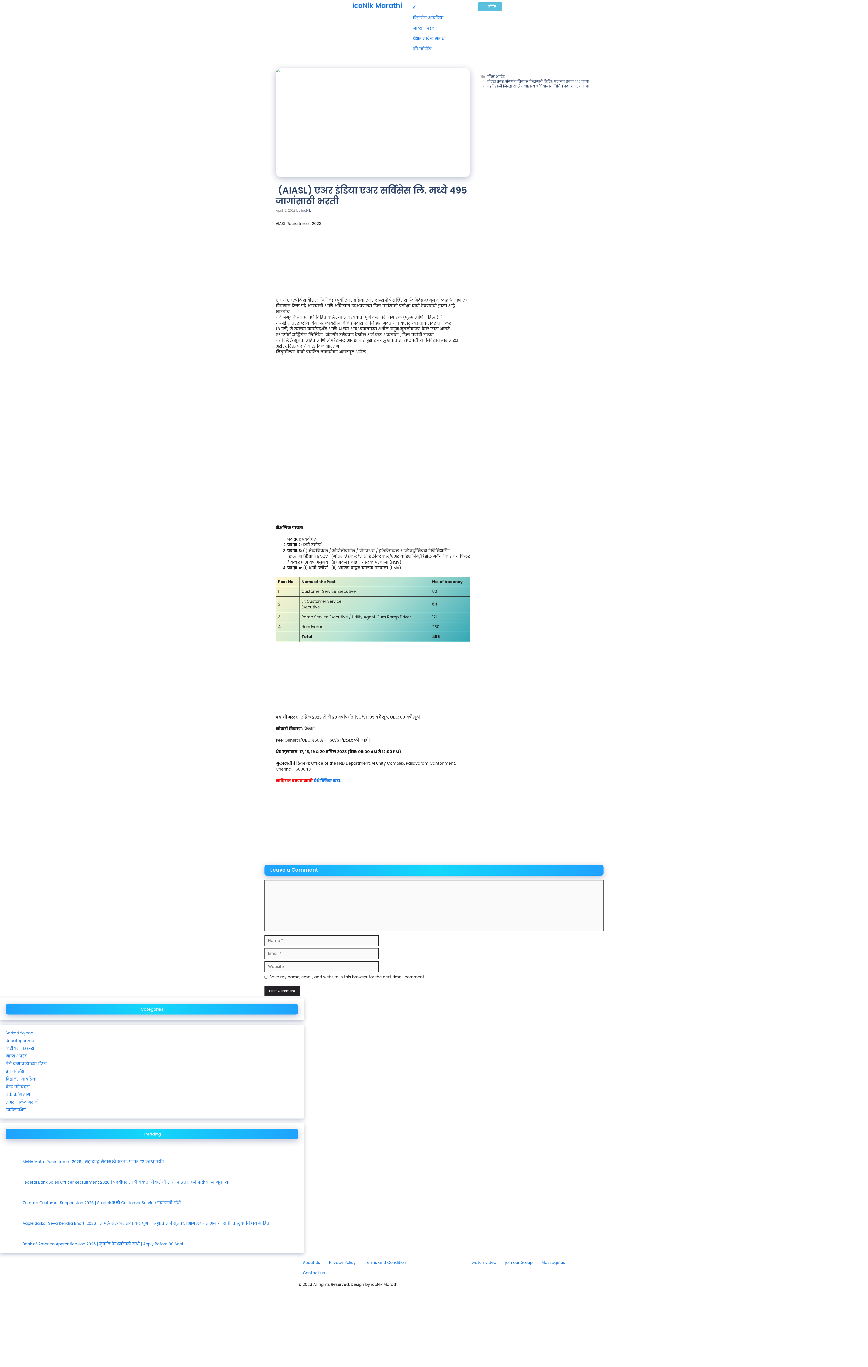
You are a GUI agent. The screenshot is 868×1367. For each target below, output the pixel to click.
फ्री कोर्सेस (422, 49)
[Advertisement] (373, 264)
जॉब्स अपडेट (423, 28)
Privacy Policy (342, 1262)
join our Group (519, 1262)
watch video (484, 1262)
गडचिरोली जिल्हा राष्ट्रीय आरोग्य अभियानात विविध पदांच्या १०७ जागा (538, 86)
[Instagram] (454, 1288)
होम (416, 7)
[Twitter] (479, 1288)
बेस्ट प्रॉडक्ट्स (18, 1087)
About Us (311, 1262)
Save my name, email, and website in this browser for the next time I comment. (347, 977)
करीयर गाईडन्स (20, 1048)
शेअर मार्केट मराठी (429, 38)
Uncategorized (20, 1040)
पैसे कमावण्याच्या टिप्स (26, 1064)
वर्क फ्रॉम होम (18, 1094)
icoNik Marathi (377, 5)
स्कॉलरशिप (16, 1110)
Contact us (314, 1273)
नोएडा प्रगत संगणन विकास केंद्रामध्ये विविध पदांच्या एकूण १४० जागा (538, 81)
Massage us (553, 1262)
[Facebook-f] (466, 1288)
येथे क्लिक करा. (327, 780)
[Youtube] (442, 1288)
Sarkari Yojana (19, 1033)
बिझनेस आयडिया (428, 18)
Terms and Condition (385, 1262)
